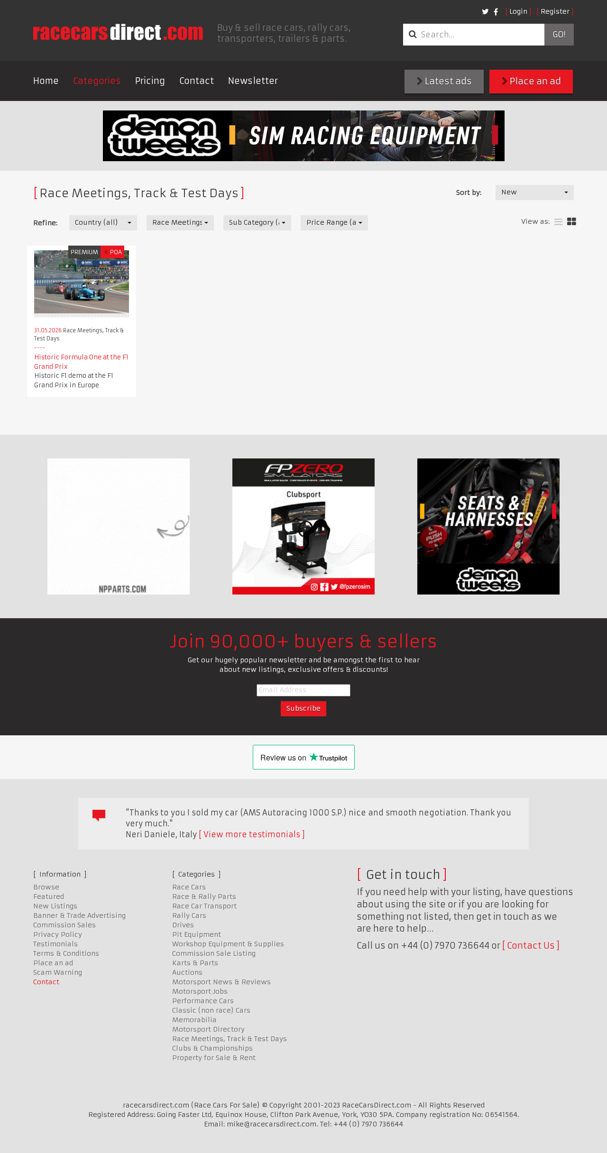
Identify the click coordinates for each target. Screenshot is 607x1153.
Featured (48, 896)
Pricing (150, 80)
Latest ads (447, 81)
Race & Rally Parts (204, 896)
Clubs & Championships (212, 1048)
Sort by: (468, 192)
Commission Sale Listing (214, 953)
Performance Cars (203, 1001)
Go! (558, 34)
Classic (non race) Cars (211, 1010)
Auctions (187, 972)
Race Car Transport (204, 906)
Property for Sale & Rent (214, 1057)
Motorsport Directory (208, 1029)
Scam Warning (57, 972)
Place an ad (534, 81)
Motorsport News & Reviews (221, 982)
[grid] (571, 222)
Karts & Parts (195, 963)
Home (46, 80)
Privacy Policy (57, 934)
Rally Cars (189, 915)
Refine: (45, 223)
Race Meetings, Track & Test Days (229, 1038)
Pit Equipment (196, 934)
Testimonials (55, 944)
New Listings (55, 906)
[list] (558, 222)
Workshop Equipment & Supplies (228, 944)
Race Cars (189, 887)
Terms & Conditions (66, 953)
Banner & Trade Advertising (79, 915)
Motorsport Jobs (200, 991)
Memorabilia (194, 1020)
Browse (46, 887)
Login (518, 11)
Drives (183, 925)
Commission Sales (64, 925)
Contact (196, 80)
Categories (97, 80)
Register (555, 11)
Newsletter (253, 80)
